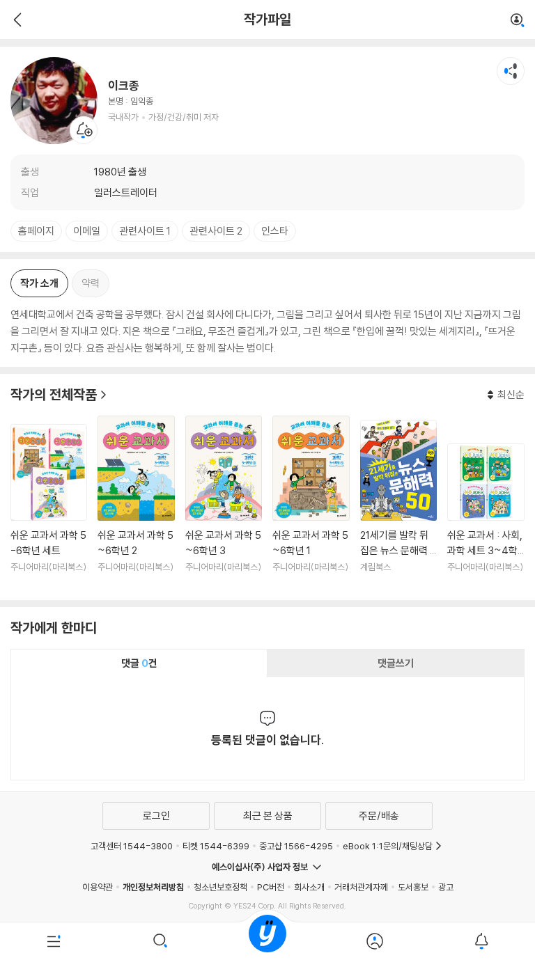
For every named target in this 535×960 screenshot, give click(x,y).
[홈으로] (267, 941)
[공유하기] (511, 71)
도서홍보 (413, 886)
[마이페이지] (375, 941)
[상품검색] (161, 941)
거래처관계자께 (361, 886)
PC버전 (270, 886)
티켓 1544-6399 (216, 845)
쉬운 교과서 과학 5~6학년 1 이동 (310, 503)
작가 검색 (517, 21)
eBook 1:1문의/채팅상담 (388, 845)
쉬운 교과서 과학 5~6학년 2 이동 (136, 503)
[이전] (15, 19)
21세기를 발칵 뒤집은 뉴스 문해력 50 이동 (398, 505)
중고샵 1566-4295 (296, 845)
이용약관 (97, 886)
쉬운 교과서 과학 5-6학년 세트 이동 (48, 507)
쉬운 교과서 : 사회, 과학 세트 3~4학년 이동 (485, 516)
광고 (445, 886)
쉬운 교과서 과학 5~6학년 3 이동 (223, 503)
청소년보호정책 (220, 886)
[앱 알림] (481, 941)
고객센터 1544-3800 (132, 845)
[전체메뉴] (53, 941)
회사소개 (309, 886)
